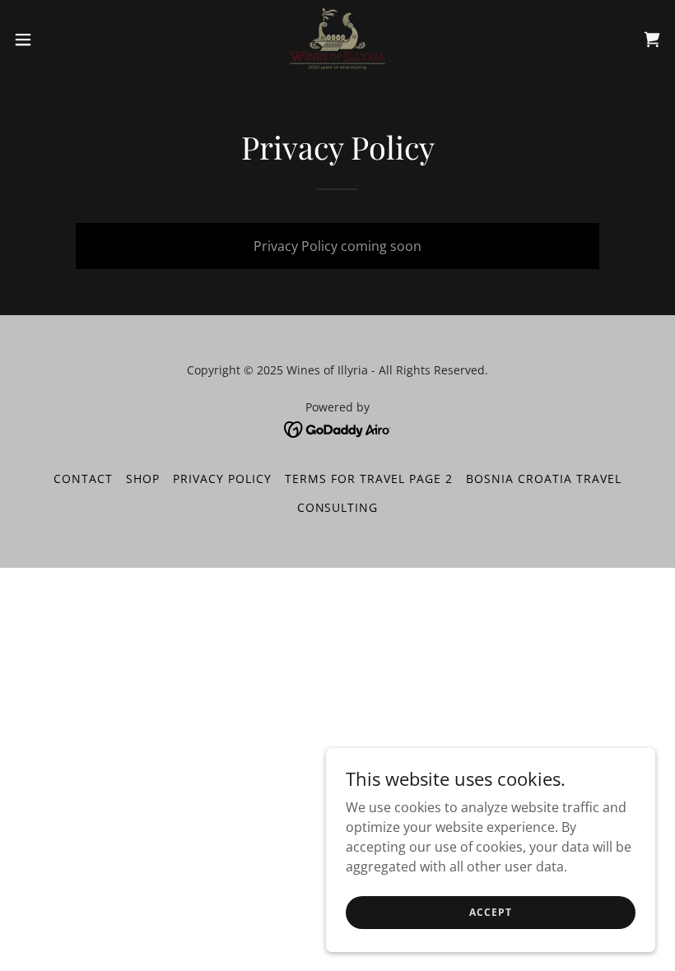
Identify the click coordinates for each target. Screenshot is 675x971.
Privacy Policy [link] (222, 478)
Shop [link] (143, 478)
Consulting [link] (338, 507)
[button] (56, 39)
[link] (337, 39)
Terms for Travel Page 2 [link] (369, 478)
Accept (490, 912)
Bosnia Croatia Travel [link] (543, 478)
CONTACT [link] (83, 478)
